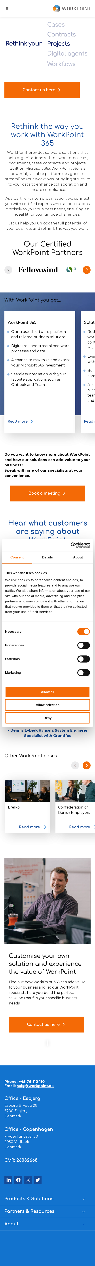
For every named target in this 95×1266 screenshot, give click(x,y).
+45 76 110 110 (32, 1082)
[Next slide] (87, 765)
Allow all (47, 692)
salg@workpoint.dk (35, 1086)
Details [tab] (47, 557)
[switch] (83, 645)
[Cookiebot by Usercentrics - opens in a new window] (70, 545)
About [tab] (78, 557)
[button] (87, 270)
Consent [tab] (17, 557)
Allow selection (47, 705)
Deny (47, 718)
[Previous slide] (75, 765)
